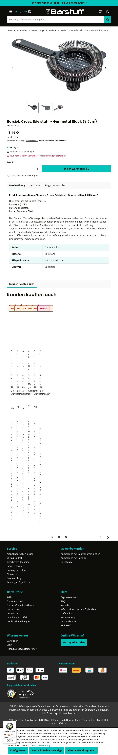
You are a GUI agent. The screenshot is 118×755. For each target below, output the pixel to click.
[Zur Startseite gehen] (65, 11)
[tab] (17, 185)
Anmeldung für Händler (73, 558)
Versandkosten (32, 140)
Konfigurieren (18, 750)
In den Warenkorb (74, 168)
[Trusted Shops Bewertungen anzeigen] (12, 694)
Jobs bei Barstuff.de (17, 617)
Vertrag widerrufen (74, 642)
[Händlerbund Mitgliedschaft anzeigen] (27, 694)
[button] (33, 107)
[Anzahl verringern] (10, 168)
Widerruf (65, 625)
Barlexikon (12, 640)
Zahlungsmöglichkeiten (19, 582)
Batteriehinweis (15, 601)
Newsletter (13, 574)
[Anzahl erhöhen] (37, 168)
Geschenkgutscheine (18, 562)
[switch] (10, 740)
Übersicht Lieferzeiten (96, 709)
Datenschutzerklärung (39, 745)
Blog (9, 644)
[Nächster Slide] (105, 68)
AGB (9, 597)
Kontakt (65, 605)
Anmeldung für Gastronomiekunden (80, 553)
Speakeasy (66, 562)
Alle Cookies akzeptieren (81, 750)
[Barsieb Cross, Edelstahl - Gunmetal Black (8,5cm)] (59, 65)
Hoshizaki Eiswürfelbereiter (22, 648)
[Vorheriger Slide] (12, 68)
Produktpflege (14, 578)
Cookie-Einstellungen (18, 621)
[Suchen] (107, 19)
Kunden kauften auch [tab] (21, 284)
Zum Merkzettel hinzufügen (24, 175)
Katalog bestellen (16, 570)
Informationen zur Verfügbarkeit (78, 609)
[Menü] (10, 11)
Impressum (13, 613)
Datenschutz (14, 609)
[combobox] (55, 19)
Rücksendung (68, 617)
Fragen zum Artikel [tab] (55, 185)
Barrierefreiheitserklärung (21, 605)
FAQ (63, 601)
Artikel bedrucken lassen (20, 553)
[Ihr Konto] (107, 11)
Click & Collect (14, 558)
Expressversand (69, 597)
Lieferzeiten (67, 613)
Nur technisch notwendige (47, 750)
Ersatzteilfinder (15, 566)
